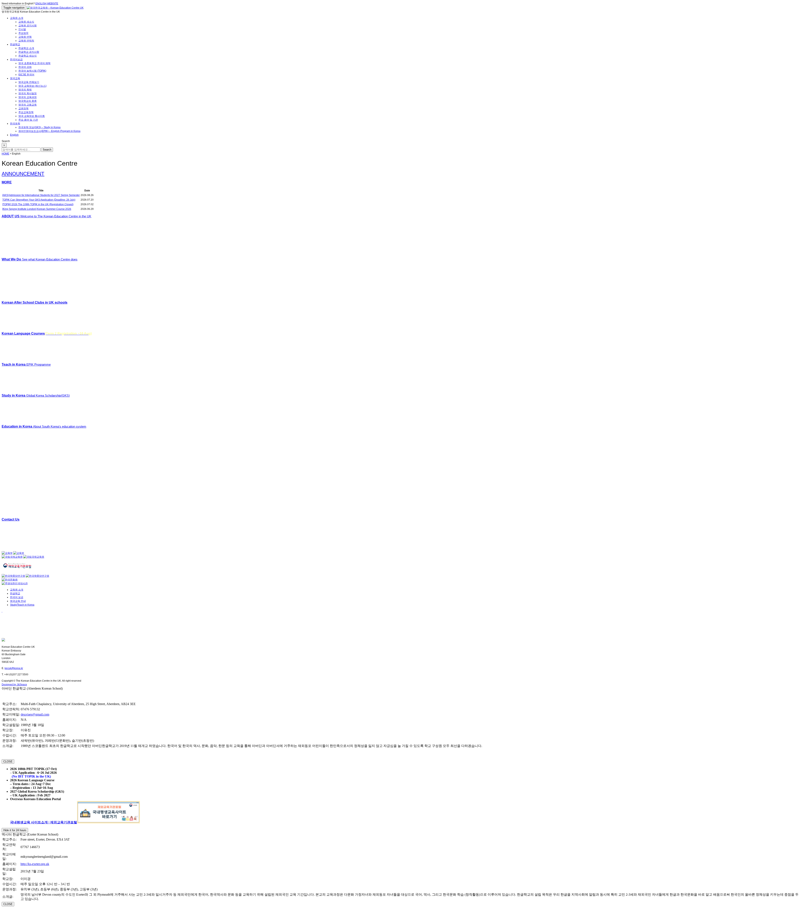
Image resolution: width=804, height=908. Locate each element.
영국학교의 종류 (27, 100)
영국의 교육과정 (27, 97)
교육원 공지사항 (27, 25)
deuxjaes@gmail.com (35, 714)
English (14, 134)
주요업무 (23, 33)
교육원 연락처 (26, 40)
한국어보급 (16, 59)
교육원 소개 (16, 18)
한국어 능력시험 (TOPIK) (32, 70)
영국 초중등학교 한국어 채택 (34, 63)
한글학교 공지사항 (28, 51)
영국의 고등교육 (27, 104)
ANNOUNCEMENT (23, 174)
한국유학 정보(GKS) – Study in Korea (39, 127)
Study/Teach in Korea (22, 604)
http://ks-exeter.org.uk (35, 864)
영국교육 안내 (18, 601)
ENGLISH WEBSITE (46, 3)
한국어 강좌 (25, 67)
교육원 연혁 (25, 36)
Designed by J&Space (14, 684)
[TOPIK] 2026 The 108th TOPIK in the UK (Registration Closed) (37, 204)
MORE (7, 182)
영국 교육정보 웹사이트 (31, 116)
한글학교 (15, 44)
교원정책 (23, 108)
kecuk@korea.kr (14, 668)
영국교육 (15, 78)
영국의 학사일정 (27, 93)
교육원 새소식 (26, 21)
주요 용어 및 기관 (28, 119)
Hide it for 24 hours (14, 830)
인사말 (22, 29)
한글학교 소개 (26, 48)
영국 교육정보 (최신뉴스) (32, 85)
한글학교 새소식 (27, 55)
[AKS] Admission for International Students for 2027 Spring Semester (41, 195)
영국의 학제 (25, 89)
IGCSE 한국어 (26, 74)
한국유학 (15, 123)
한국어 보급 (16, 597)
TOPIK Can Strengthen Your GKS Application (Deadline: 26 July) (38, 199)
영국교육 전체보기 (28, 82)
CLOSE (8, 761)
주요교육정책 (26, 112)
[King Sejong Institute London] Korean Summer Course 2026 (36, 209)
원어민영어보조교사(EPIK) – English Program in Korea (49, 131)
